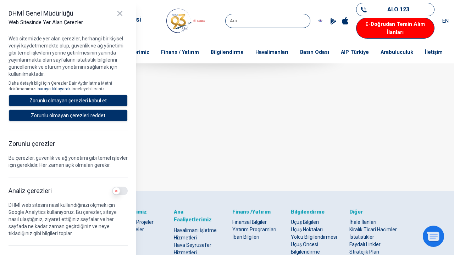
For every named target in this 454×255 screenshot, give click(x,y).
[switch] (120, 191)
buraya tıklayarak (55, 88)
